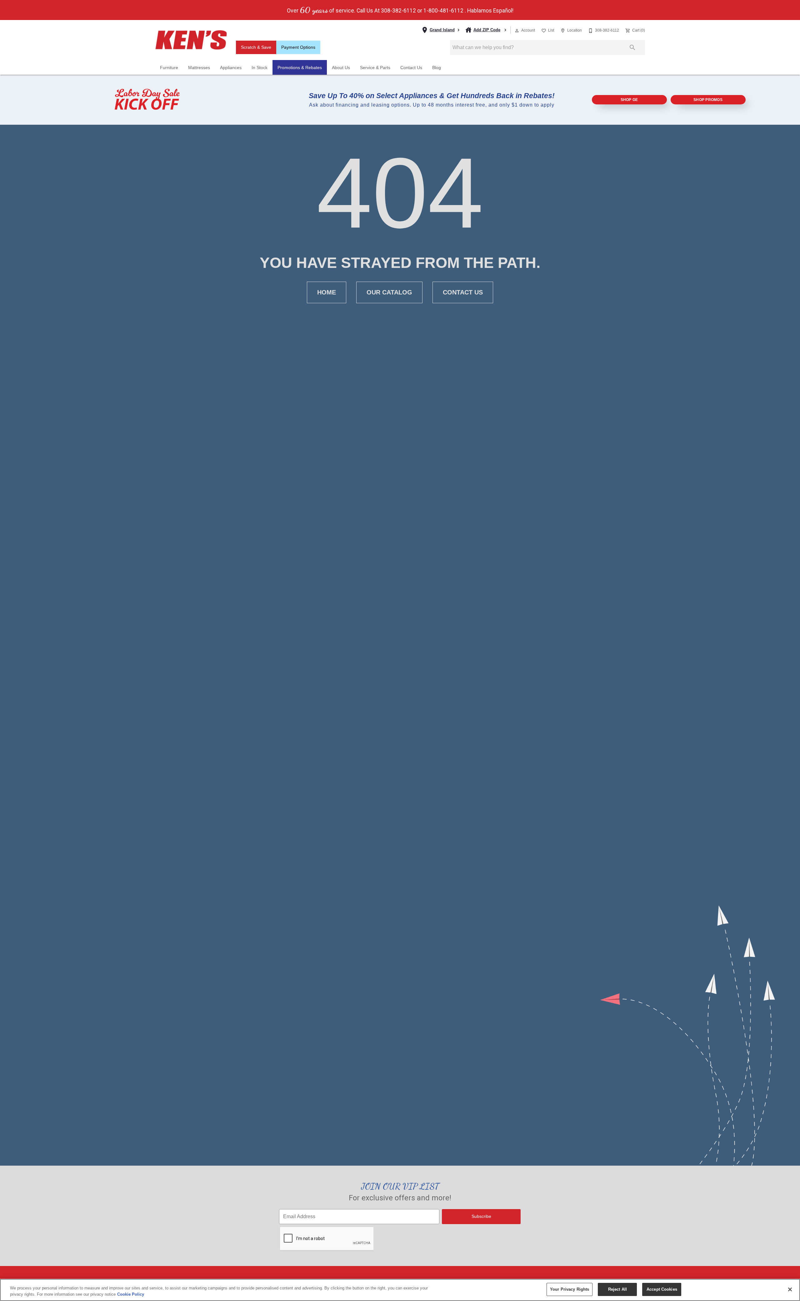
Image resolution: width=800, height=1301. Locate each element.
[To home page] (191, 40)
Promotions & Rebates (300, 67)
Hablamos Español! (490, 11)
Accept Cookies (662, 1289)
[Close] (790, 1289)
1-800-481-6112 (443, 11)
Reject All (617, 1289)
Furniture (169, 67)
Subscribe (481, 1216)
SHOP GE (629, 100)
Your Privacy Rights (569, 1289)
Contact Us (411, 67)
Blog (436, 67)
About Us (341, 67)
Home (326, 292)
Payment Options (298, 47)
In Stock (260, 67)
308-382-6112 (398, 11)
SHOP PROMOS (707, 100)
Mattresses (199, 67)
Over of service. (321, 10)
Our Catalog (389, 292)
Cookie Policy (130, 1294)
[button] (517, 30)
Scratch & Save (256, 47)
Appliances (231, 67)
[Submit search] (632, 47)
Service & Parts (375, 67)
